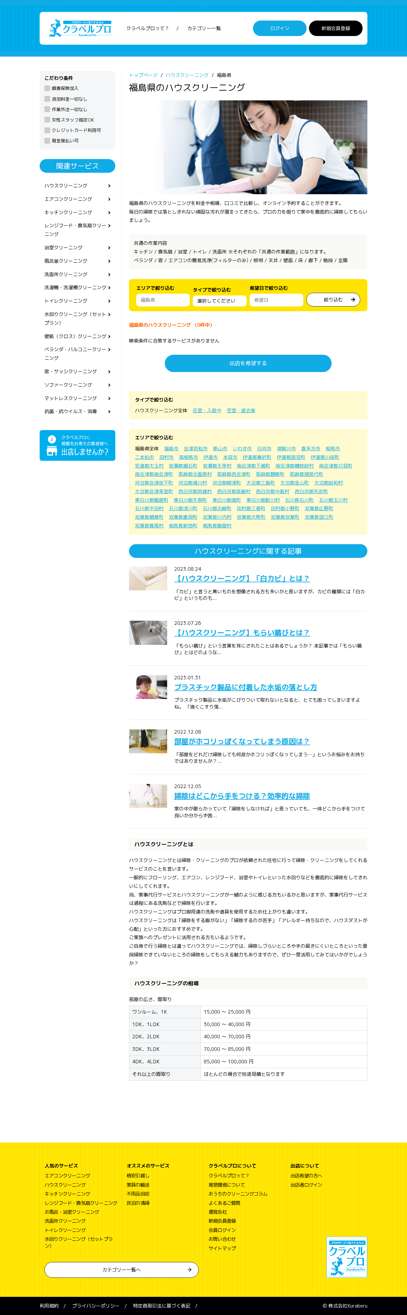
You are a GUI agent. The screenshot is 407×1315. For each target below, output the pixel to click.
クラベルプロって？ (147, 28)
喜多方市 (310, 448)
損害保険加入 (65, 88)
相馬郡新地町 (183, 525)
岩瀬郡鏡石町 (183, 466)
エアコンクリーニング (68, 199)
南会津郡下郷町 (253, 466)
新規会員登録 (335, 28)
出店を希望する (248, 363)
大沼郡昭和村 (328, 483)
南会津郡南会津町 (154, 474)
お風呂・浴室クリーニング (72, 1212)
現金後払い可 (65, 141)
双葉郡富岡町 (183, 517)
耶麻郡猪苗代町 (306, 474)
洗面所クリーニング (65, 274)
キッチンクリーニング (68, 212)
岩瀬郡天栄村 (217, 466)
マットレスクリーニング (70, 398)
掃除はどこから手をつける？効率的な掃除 (242, 796)
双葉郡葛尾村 (149, 525)
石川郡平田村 (149, 508)
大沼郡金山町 (294, 483)
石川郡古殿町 (217, 508)
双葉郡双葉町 (285, 517)
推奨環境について (227, 1185)
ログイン (279, 28)
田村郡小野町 (285, 508)
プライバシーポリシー (96, 1305)
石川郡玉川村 (333, 500)
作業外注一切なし (70, 109)
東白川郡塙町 (226, 500)
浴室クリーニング (63, 247)
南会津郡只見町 (335, 466)
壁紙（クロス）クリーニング (75, 336)
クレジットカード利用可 (76, 130)
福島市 (171, 448)
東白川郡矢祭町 (190, 500)
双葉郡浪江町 (319, 517)
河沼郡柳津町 (226, 483)
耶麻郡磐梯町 (270, 474)
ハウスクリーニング (65, 185)
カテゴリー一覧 (204, 28)
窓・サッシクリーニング (70, 371)
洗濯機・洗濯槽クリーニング (75, 287)
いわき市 (242, 448)
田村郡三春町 (251, 508)
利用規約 (49, 1305)
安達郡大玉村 (149, 466)
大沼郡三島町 (260, 483)
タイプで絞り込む (212, 290)
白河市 (264, 448)
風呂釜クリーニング (65, 261)
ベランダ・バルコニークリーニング (75, 353)
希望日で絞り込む (269, 288)
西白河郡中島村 (272, 491)
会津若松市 (196, 448)
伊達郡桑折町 (257, 457)
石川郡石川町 (299, 500)
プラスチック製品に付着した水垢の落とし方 (245, 687)
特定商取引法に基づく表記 (161, 1305)
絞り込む (333, 299)
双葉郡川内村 (217, 517)
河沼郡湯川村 (192, 483)
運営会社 (218, 1212)
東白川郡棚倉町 (151, 500)
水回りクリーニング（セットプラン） (75, 318)
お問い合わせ (222, 1239)
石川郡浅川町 (183, 508)
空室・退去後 (241, 410)
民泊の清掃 (138, 1203)
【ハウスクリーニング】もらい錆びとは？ (242, 633)
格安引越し (138, 1175)
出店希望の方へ (306, 1175)
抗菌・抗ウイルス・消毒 (70, 411)
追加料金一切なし (70, 99)
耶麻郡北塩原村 (195, 474)
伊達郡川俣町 (325, 457)
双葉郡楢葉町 (149, 517)
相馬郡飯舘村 (217, 525)
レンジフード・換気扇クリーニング (75, 229)
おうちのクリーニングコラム (238, 1193)
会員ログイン (222, 1230)
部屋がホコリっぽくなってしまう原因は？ (242, 741)
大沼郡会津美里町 (154, 491)
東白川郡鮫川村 (263, 500)
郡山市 (220, 448)
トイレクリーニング (65, 301)
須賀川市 (286, 448)
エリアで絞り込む (155, 288)
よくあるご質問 (224, 1203)
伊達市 (211, 457)
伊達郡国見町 (291, 457)
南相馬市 (188, 457)
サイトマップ (222, 1248)
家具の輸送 (138, 1185)
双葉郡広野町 (319, 508)
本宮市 (230, 457)
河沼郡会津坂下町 (154, 483)
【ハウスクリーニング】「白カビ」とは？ (242, 578)
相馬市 (333, 448)
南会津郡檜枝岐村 (295, 466)
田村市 (166, 457)
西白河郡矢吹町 (311, 491)
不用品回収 (138, 1193)
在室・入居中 (207, 410)
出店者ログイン (306, 1185)
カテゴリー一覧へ (121, 1269)
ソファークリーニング (68, 385)
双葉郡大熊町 (251, 517)
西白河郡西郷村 (195, 491)
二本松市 (144, 457)
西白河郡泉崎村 (234, 491)
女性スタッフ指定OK (73, 120)
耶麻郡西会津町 (234, 474)
